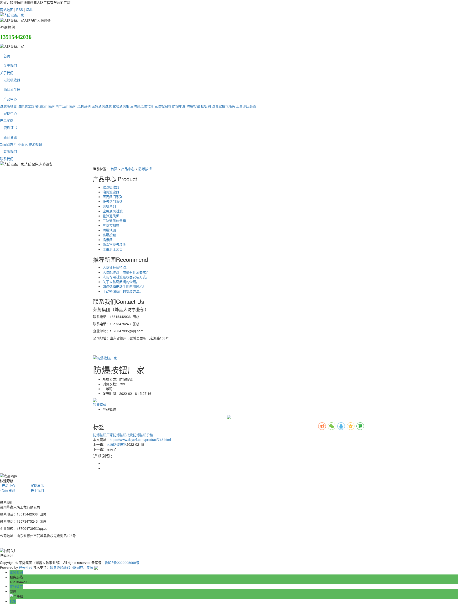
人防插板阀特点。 (116, 267)
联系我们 (10, 151)
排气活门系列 (66, 106)
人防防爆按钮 (116, 444)
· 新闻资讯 (7, 490)
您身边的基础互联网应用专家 (71, 567)
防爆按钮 (193, 106)
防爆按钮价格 (143, 434)
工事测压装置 (246, 106)
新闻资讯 (10, 137)
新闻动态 (6, 144)
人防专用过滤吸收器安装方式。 (126, 276)
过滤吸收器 (12, 79)
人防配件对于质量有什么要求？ (126, 272)
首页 (7, 56)
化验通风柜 (121, 106)
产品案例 (6, 120)
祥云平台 (25, 567)
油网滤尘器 (12, 89)
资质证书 (10, 127)
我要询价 (99, 404)
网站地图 (6, 9)
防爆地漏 (179, 106)
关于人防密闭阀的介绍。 (121, 281)
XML (29, 9)
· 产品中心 (7, 485)
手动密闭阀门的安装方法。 (123, 291)
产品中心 (10, 99)
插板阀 (206, 106)
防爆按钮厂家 (103, 434)
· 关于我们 (36, 490)
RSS (19, 9)
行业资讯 (21, 144)
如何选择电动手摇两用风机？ (124, 286)
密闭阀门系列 (45, 106)
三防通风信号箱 (142, 106)
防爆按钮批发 (123, 434)
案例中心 (10, 113)
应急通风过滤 (102, 106)
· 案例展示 (36, 485)
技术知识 (35, 144)
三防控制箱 (163, 106)
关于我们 (10, 65)
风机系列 (84, 106)
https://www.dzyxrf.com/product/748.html (140, 439)
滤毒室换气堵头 (223, 106)
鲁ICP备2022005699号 (122, 562)
